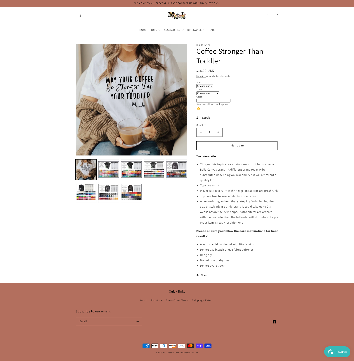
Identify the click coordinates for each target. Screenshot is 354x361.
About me (157, 300)
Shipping (201, 76)
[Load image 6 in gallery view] (86, 192)
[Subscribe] (138, 321)
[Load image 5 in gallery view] (176, 169)
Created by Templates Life (186, 352)
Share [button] (204, 275)
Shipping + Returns (203, 300)
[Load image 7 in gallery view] (108, 192)
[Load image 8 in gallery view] (131, 192)
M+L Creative (168, 352)
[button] (80, 15)
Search (143, 300)
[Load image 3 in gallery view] (131, 169)
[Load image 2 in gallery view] (108, 169)
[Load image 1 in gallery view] (86, 169)
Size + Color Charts (177, 300)
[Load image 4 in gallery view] (154, 169)
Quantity (201, 125)
